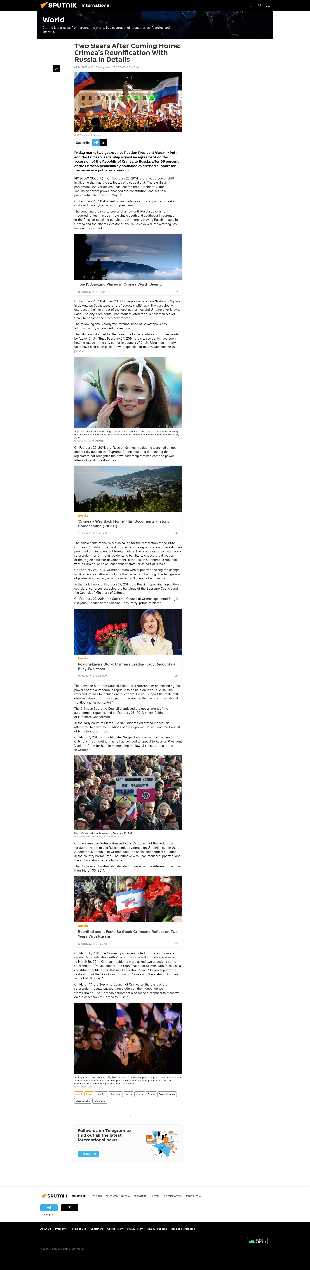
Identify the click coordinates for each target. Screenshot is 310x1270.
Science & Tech (173, 1195)
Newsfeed (101, 1094)
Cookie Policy (115, 1228)
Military (154, 1195)
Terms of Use (78, 1228)
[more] (176, 291)
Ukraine (139, 1094)
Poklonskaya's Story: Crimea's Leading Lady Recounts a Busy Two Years (126, 666)
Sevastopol (116, 1094)
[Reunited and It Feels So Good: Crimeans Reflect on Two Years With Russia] (128, 899)
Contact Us (96, 1228)
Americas (112, 1195)
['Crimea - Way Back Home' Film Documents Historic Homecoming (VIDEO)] (128, 489)
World (79, 1094)
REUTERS (81, 440)
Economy (139, 1195)
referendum (99, 1100)
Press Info (61, 1228)
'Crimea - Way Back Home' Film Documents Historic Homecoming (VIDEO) (124, 523)
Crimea (151, 1094)
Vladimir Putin (83, 1100)
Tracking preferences (183, 1228)
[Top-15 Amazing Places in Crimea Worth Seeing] (128, 257)
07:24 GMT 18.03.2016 (87, 67)
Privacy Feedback (157, 1228)
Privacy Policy (135, 1228)
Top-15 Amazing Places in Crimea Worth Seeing (120, 284)
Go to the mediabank (113, 836)
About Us (45, 1228)
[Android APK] (257, 1242)
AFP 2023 (81, 1086)
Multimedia (193, 1195)
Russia (83, 515)
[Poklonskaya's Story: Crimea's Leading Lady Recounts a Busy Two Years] (128, 632)
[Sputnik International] (59, 9)
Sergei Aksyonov (167, 1094)
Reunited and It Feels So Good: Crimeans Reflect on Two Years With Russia (128, 934)
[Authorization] (250, 5)
